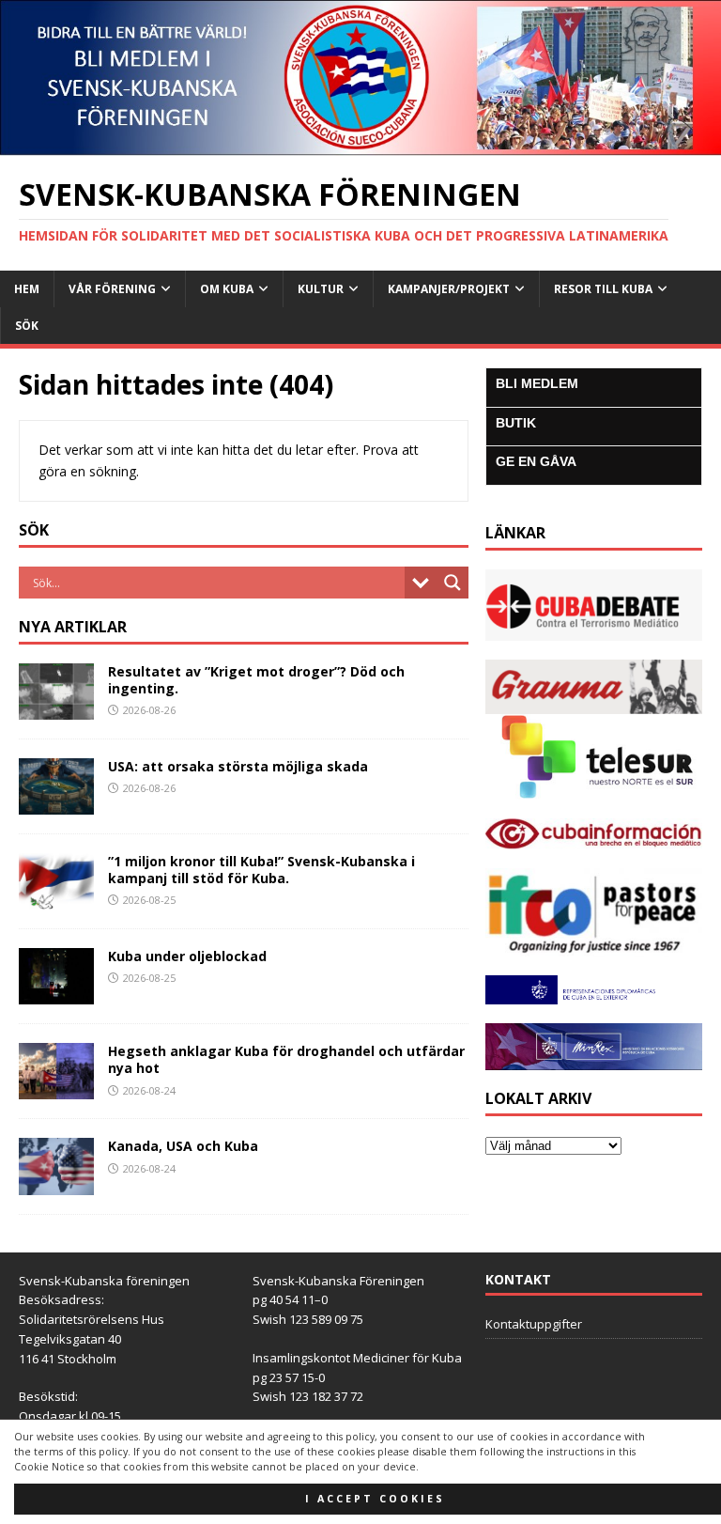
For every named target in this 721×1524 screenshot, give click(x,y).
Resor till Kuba (603, 289)
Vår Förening (112, 289)
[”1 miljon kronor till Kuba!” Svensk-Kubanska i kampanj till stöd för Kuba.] (56, 899)
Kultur (321, 289)
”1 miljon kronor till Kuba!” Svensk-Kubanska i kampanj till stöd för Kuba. (261, 869)
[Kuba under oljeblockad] (56, 994)
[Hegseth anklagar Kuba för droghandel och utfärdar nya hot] (56, 1088)
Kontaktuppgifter (533, 1323)
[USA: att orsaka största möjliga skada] (56, 804)
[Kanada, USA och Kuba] (56, 1183)
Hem (26, 289)
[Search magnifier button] (452, 583)
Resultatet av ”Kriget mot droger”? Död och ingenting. (256, 679)
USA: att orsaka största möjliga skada (238, 766)
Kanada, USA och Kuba (183, 1146)
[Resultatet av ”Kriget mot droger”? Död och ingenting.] (56, 709)
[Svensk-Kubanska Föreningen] (360, 145)
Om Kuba (226, 289)
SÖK (26, 326)
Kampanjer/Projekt (449, 289)
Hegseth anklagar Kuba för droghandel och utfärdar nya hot (286, 1059)
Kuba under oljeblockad (187, 956)
